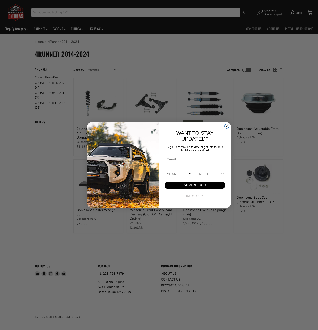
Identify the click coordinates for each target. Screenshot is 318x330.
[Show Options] (190, 174)
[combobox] (177, 174)
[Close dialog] (227, 126)
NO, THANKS (195, 196)
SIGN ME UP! (195, 185)
